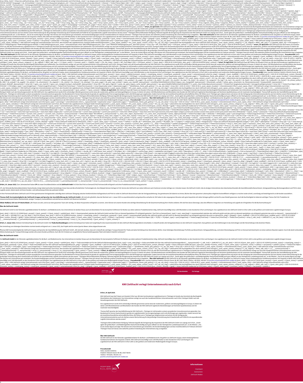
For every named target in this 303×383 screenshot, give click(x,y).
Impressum (199, 369)
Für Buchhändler (182, 271)
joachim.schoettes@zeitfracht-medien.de (276, 37)
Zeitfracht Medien (197, 374)
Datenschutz (198, 372)
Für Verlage (195, 271)
